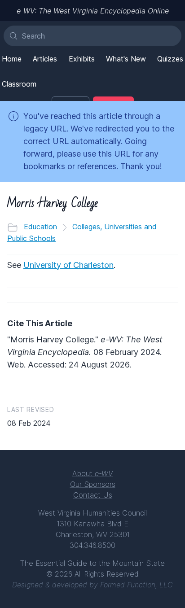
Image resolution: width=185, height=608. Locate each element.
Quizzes (170, 58)
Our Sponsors (92, 484)
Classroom (19, 83)
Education (40, 226)
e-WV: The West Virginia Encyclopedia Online (93, 10)
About (92, 473)
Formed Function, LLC (136, 584)
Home (12, 58)
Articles (45, 58)
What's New (126, 58)
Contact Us (92, 494)
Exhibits (82, 58)
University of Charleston (68, 265)
